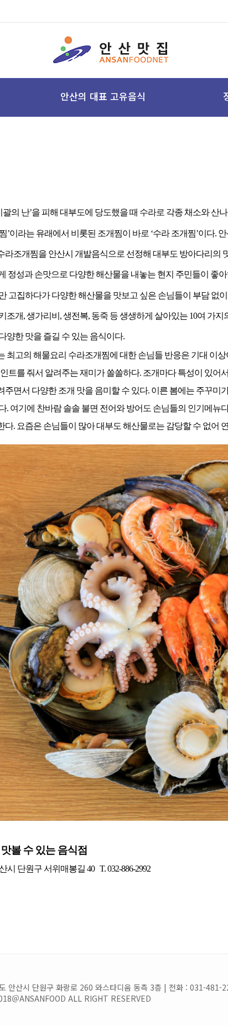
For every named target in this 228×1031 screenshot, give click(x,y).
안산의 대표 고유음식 (103, 96)
